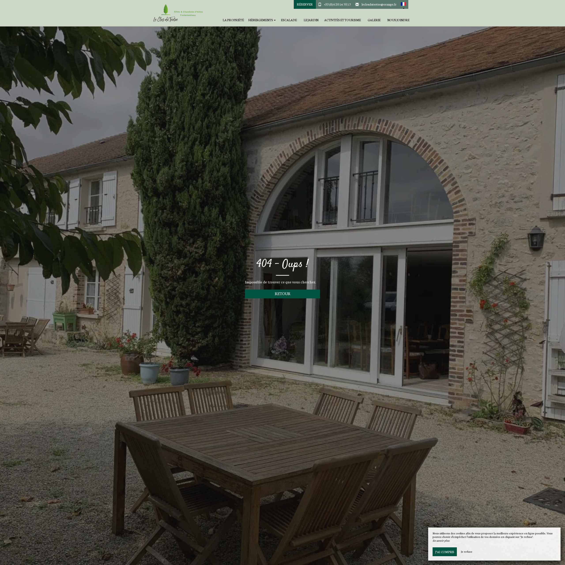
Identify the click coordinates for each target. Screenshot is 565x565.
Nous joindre (398, 20)
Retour (282, 293)
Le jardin (311, 20)
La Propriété (233, 20)
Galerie (374, 20)
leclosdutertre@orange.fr (379, 4)
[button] (403, 4)
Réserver (305, 4)
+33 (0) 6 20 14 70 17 (337, 4)
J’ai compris (444, 552)
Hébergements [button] (260, 20)
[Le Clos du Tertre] (177, 13)
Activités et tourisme (342, 20)
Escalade (289, 20)
